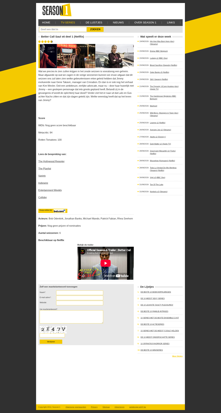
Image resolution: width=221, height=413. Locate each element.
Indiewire (43, 183)
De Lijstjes (94, 22)
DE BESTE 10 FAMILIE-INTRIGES (154, 311)
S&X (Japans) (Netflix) (159, 79)
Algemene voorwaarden (76, 407)
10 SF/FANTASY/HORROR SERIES (155, 344)
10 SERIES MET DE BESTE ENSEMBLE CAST (160, 318)
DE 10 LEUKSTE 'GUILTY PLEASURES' (157, 305)
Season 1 (55, 9)
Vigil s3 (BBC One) (157, 177)
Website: (43, 302)
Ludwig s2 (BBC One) (159, 58)
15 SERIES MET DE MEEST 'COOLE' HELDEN (160, 331)
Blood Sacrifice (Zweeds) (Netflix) (163, 65)
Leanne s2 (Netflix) (157, 123)
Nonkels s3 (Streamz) (158, 192)
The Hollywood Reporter (51, 161)
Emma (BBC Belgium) (159, 51)
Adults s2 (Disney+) (158, 137)
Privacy (94, 407)
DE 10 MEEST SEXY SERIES (153, 298)
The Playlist (44, 168)
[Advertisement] (128, 10)
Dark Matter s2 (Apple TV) (160, 144)
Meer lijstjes (177, 356)
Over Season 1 (145, 22)
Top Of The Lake (156, 185)
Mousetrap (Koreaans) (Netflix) (162, 161)
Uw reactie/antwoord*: (49, 309)
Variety (42, 176)
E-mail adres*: (45, 297)
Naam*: (43, 292)
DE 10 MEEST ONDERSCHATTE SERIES (158, 337)
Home (46, 22)
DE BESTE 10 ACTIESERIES (152, 324)
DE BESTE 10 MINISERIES (152, 350)
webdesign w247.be (137, 407)
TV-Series (68, 22)
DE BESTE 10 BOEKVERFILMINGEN (156, 292)
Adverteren (119, 407)
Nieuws (118, 22)
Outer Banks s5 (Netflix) (159, 72)
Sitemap (106, 407)
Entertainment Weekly (50, 190)
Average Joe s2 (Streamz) (160, 130)
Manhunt (153, 106)
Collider (42, 197)
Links (171, 22)
